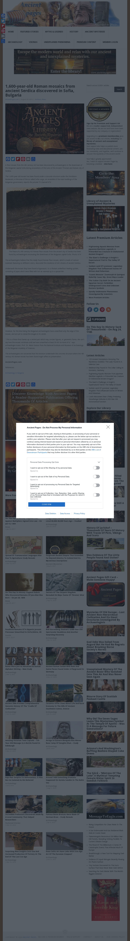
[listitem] (65, 462)
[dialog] (65, 470)
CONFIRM (46, 504)
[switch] (96, 467)
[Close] (109, 427)
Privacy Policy (79, 513)
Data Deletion (50, 513)
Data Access (65, 513)
